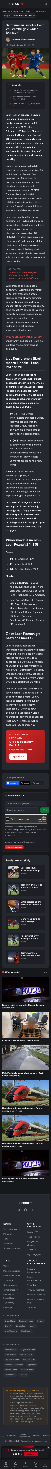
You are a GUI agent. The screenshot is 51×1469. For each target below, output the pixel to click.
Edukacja (7, 1307)
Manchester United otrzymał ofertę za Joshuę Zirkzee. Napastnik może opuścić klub (23, 275)
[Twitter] (19, 1209)
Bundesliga (20, 1326)
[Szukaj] (46, 4)
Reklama (46, 1435)
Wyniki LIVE (32, 1232)
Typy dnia (31, 1285)
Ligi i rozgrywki (34, 1254)
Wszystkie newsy (11, 1229)
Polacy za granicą (11, 1271)
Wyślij (46, 810)
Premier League (26, 1321)
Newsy (29, 11)
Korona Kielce (11, 1370)
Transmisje (8, 1280)
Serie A (8, 1326)
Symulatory (8, 1302)
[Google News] (31, 1209)
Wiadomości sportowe (12, 11)
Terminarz (31, 1249)
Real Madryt (10, 1375)
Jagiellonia (31, 1365)
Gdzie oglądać (10, 1285)
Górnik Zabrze (26, 1355)
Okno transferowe (11, 1275)
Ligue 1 (33, 1326)
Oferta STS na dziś (36, 1294)
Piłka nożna (41, 11)
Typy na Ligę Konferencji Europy (24, 336)
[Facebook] (25, 1209)
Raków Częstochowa (14, 1365)
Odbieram (31, 1454)
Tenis (5, 1239)
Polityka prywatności (25, 1435)
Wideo (6, 1266)
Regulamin (11, 1435)
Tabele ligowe (33, 1237)
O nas (2, 1435)
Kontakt (36, 1435)
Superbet (31, 1307)
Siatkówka (8, 1243)
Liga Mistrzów (11, 1331)
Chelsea (23, 1375)
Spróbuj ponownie (14, 847)
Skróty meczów (10, 1290)
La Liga (40, 1321)
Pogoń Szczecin (12, 1360)
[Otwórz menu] (4, 4)
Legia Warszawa (28, 1349)
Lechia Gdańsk (27, 1370)
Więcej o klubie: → (19, 15)
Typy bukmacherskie (37, 1290)
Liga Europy (26, 1331)
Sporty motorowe (11, 1248)
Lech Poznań (10, 1355)
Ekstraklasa (10, 1321)
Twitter (26, 783)
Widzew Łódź (29, 1360)
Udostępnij (14, 783)
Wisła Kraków (10, 1349)
